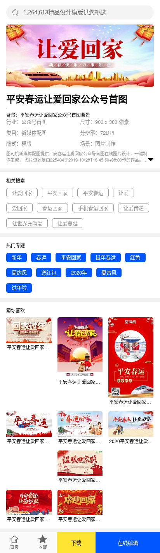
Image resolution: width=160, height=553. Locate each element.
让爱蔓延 (67, 223)
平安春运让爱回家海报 (131, 401)
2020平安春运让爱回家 (131, 441)
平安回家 (57, 193)
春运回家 (52, 208)
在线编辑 (128, 542)
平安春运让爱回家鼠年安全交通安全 (29, 347)
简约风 (19, 272)
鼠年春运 (106, 257)
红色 (135, 257)
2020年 (79, 272)
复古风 (109, 272)
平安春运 (93, 193)
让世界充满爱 (27, 223)
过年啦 (19, 287)
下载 (76, 542)
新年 (17, 257)
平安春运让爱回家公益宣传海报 (80, 381)
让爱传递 (133, 208)
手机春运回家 (93, 208)
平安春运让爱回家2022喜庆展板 (29, 519)
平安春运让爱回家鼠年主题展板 (29, 441)
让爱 (123, 193)
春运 (41, 257)
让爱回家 (22, 193)
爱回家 (19, 208)
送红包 (48, 272)
